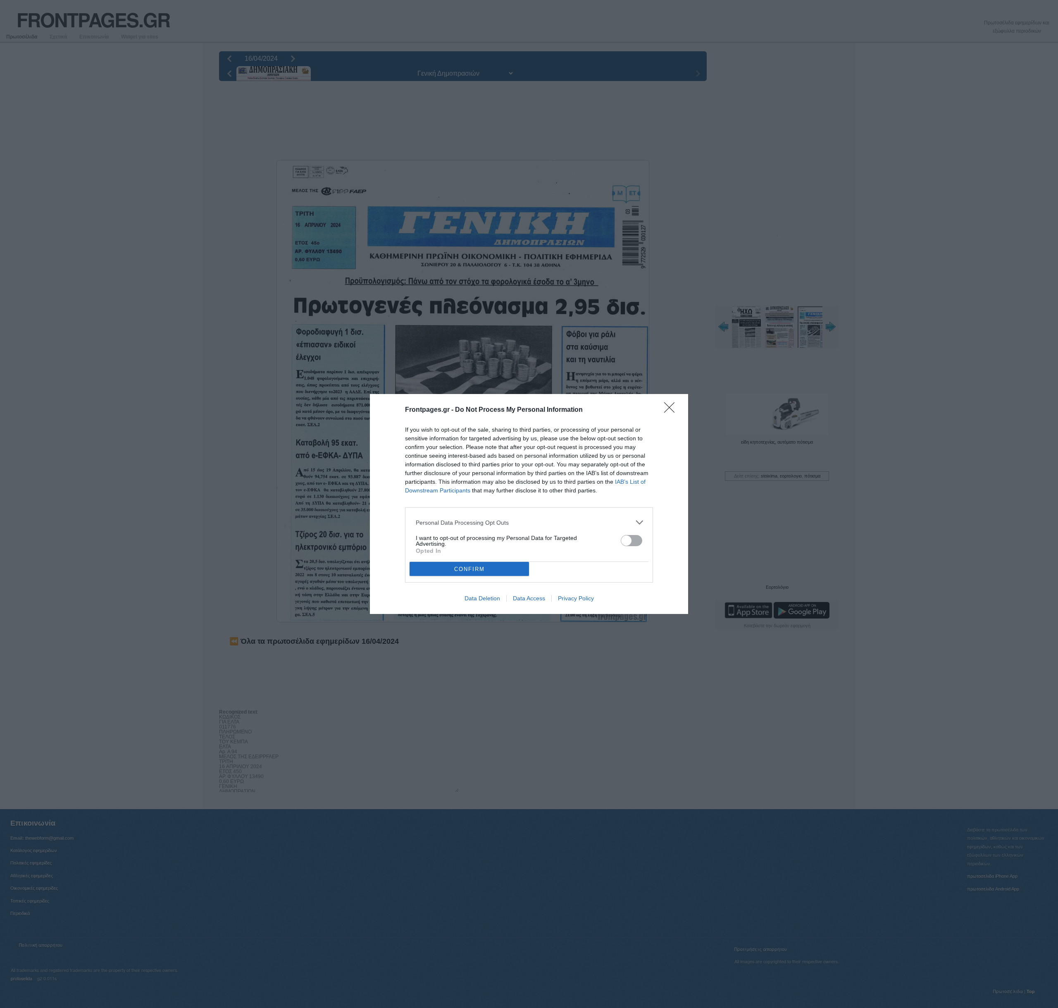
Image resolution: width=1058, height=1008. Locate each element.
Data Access (529, 598)
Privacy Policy (576, 598)
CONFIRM (469, 569)
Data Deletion (482, 598)
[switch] (631, 540)
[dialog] (529, 504)
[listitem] (529, 522)
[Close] (672, 410)
